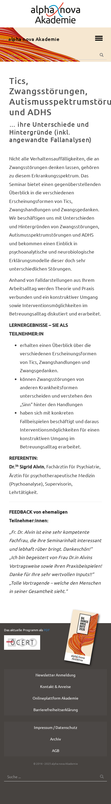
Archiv (55, 738)
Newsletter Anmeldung (55, 674)
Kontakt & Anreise (55, 686)
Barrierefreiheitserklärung (55, 709)
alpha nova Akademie (33, 39)
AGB (55, 750)
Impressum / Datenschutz (55, 727)
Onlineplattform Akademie (55, 698)
